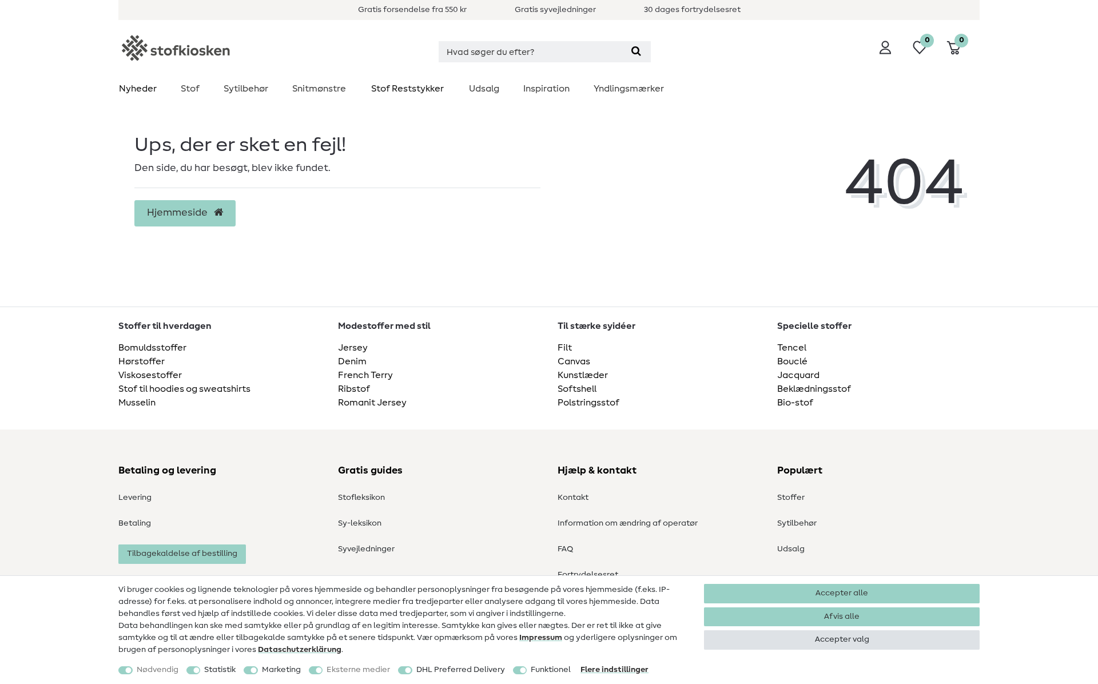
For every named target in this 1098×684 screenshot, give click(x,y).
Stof (190, 88)
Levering (135, 498)
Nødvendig (157, 670)
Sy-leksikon (359, 523)
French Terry (365, 375)
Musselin (137, 402)
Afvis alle (842, 617)
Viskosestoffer (150, 375)
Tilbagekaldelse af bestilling (182, 554)
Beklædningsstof (814, 388)
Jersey (353, 347)
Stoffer (791, 498)
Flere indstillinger (614, 670)
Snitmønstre (319, 88)
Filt (565, 347)
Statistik (220, 670)
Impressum (540, 638)
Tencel (791, 347)
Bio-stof (795, 402)
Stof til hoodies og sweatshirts (184, 388)
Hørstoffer (141, 361)
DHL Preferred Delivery (460, 670)
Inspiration (546, 88)
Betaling (134, 523)
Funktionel (551, 670)
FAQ (565, 549)
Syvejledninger (366, 549)
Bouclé (792, 361)
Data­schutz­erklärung (299, 650)
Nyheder (138, 88)
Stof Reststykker (407, 88)
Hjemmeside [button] (178, 213)
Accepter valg (842, 639)
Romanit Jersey (372, 402)
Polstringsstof (588, 402)
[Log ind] (885, 47)
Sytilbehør (246, 88)
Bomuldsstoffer (152, 347)
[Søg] (636, 51)
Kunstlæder (583, 375)
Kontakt (573, 498)
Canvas (574, 361)
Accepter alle (841, 593)
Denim (352, 361)
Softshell (577, 388)
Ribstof (354, 388)
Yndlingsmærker (629, 88)
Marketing (281, 670)
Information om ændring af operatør (628, 523)
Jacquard (798, 375)
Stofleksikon (361, 498)
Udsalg (484, 88)
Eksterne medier (358, 670)
